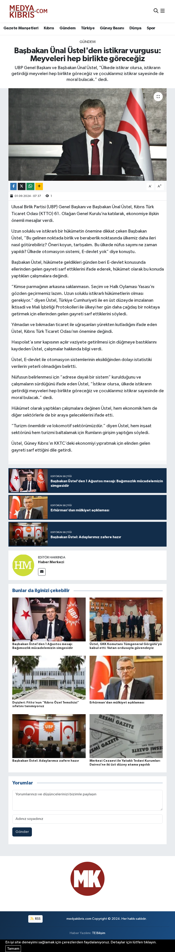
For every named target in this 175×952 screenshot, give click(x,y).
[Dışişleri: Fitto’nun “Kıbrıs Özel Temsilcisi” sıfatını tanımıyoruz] (49, 678)
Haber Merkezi (51, 562)
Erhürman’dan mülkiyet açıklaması (117, 702)
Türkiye (88, 28)
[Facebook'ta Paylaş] (13, 186)
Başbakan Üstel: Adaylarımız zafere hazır (45, 760)
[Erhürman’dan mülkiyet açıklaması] (126, 678)
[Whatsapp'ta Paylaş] (30, 186)
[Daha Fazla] (39, 186)
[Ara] (156, 11)
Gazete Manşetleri (21, 28)
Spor (151, 28)
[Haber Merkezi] (23, 565)
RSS (37, 918)
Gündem (67, 28)
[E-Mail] (42, 572)
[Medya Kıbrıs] (37, 11)
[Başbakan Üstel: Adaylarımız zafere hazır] (49, 736)
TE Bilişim (98, 933)
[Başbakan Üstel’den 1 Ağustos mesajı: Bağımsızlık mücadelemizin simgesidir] (49, 619)
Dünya (135, 28)
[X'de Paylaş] (22, 186)
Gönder (22, 832)
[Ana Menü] (162, 11)
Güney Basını (112, 28)
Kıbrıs (49, 28)
